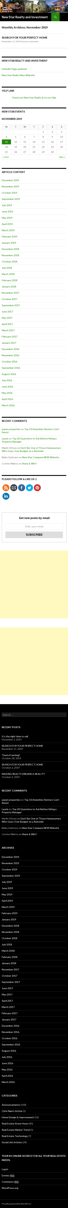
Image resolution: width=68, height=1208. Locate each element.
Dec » (62, 156)
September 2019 (11, 198)
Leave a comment (30, 41)
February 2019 (9, 236)
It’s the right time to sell (15, 736)
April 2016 (7, 399)
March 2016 (8, 405)
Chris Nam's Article (12, 1111)
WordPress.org (10, 1187)
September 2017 (11, 305)
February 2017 (9, 336)
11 (6, 141)
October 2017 (9, 299)
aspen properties (11, 429)
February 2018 (9, 280)
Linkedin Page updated (14, 68)
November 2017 (10, 292)
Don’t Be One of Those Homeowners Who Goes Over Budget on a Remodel (31, 449)
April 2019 (7, 223)
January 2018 (9, 286)
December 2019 (10, 180)
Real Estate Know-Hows (15, 1123)
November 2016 (10, 355)
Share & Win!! (29, 463)
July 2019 (7, 205)
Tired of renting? (11, 755)
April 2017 (7, 324)
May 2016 (7, 392)
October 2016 (9, 361)
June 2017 (7, 311)
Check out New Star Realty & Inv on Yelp (34, 97)
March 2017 (8, 330)
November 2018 (10, 255)
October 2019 (9, 192)
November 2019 (10, 186)
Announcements (11, 1104)
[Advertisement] (34, 584)
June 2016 (7, 386)
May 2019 (7, 217)
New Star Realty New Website (18, 75)
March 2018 (8, 274)
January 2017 (9, 342)
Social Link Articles (12, 1142)
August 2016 (9, 374)
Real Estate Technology (15, 1136)
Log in (5, 1169)
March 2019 (8, 230)
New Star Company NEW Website (40, 457)
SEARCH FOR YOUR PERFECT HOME (24, 37)
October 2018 (9, 261)
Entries (8, 1175)
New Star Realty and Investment (25, 17)
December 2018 (10, 249)
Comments (10, 1181)
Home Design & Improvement (18, 1117)
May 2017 (7, 317)
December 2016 (10, 349)
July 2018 (7, 267)
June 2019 (7, 211)
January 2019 (9, 242)
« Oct (6, 156)
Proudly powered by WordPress (16, 1203)
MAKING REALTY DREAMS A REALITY (23, 773)
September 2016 (11, 367)
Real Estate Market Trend (16, 1129)
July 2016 (7, 380)
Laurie (5, 438)
